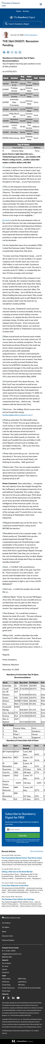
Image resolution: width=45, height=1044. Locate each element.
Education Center (7, 936)
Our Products (6, 923)
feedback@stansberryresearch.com (17, 415)
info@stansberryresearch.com (11, 954)
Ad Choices (5, 982)
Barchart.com (16, 1019)
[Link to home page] (12, 4)
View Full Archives (36, 851)
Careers (4, 969)
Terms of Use (6, 991)
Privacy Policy (6, 978)
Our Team (5, 966)
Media (4, 931)
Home (18, 11)
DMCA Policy (22, 978)
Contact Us (5, 972)
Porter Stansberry (31, 35)
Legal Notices (22, 982)
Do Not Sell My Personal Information (29, 988)
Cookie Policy (6, 985)
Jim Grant (6, 220)
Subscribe (22, 835)
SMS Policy (21, 985)
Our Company (6, 963)
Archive (26, 11)
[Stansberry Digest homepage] (22, 17)
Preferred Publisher (8, 940)
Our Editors (5, 927)
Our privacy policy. (25, 842)
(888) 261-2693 (7, 957)
